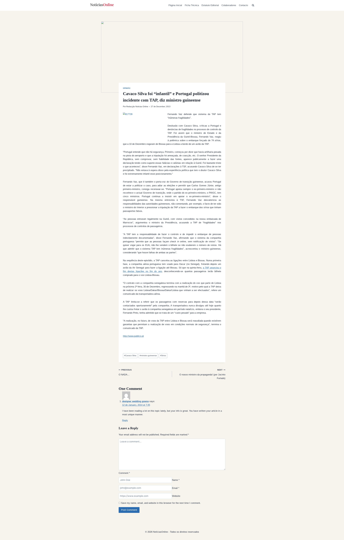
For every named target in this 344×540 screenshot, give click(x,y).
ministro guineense (148, 356)
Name (176, 480)
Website (176, 496)
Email (175, 488)
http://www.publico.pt (133, 336)
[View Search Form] (253, 5)
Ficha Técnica (192, 5)
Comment (124, 473)
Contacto (243, 5)
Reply (125, 420)
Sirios (163, 356)
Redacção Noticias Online (137, 107)
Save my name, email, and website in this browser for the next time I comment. (161, 503)
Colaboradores (228, 5)
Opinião (126, 88)
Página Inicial (175, 5)
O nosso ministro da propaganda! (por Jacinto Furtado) (202, 374)
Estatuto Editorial (210, 5)
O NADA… (125, 372)
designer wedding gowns (135, 401)
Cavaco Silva (130, 356)
